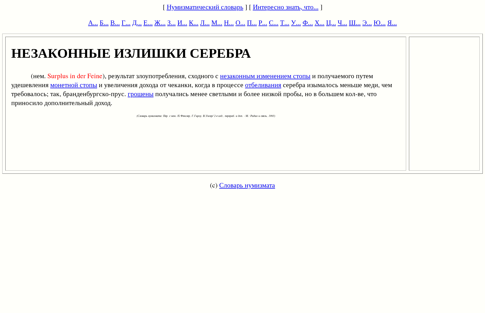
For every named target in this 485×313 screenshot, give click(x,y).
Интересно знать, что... (286, 6)
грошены (141, 93)
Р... (262, 22)
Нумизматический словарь (205, 6)
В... (115, 22)
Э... (367, 22)
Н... (229, 22)
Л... (205, 22)
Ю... (380, 22)
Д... (137, 22)
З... (171, 22)
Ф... (308, 22)
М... (216, 22)
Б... (104, 22)
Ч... (342, 22)
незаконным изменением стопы (265, 75)
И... (182, 22)
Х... (319, 22)
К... (193, 22)
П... (252, 22)
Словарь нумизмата (247, 184)
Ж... (160, 22)
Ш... (355, 22)
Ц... (331, 22)
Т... (284, 22)
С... (273, 22)
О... (240, 22)
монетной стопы (73, 84)
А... (93, 22)
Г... (126, 22)
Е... (148, 22)
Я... (392, 22)
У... (296, 22)
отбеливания (263, 84)
